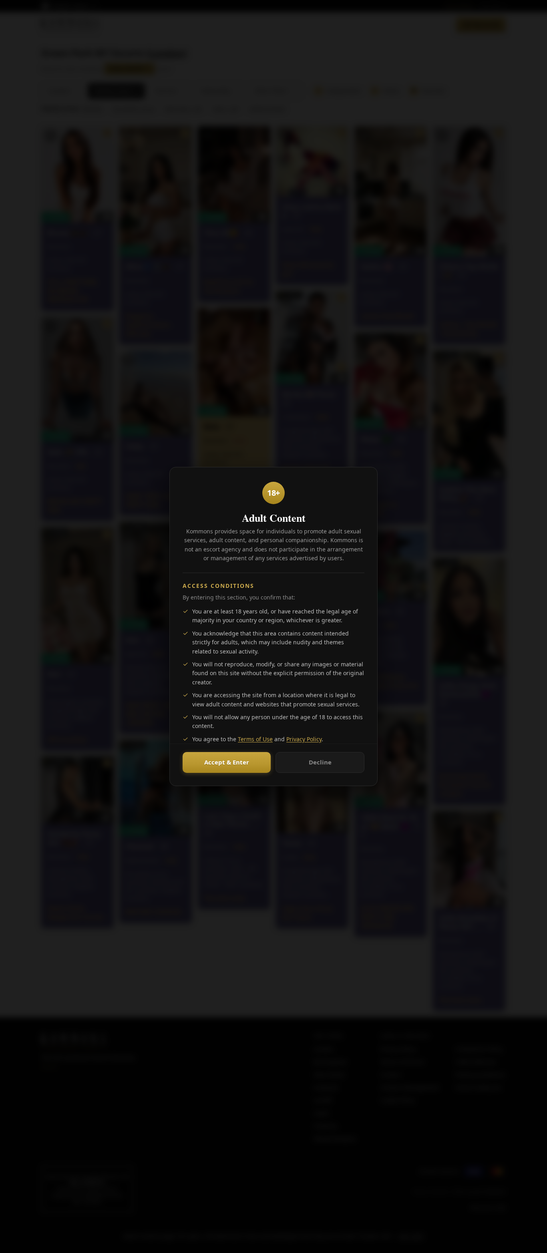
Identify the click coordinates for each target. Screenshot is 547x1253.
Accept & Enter (226, 762)
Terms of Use (255, 739)
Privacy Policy (304, 739)
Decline (320, 762)
